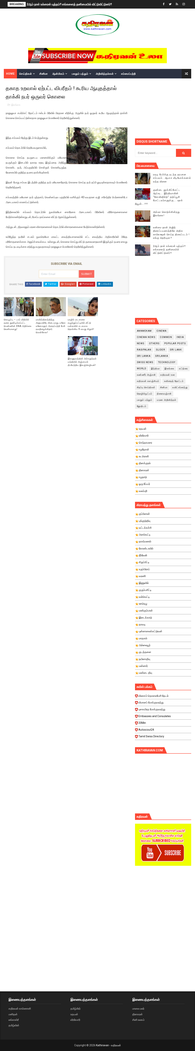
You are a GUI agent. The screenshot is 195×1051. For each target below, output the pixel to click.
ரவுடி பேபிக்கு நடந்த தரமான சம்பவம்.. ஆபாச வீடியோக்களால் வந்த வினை (172, 178)
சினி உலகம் (138, 1019)
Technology (167, 362)
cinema (162, 331)
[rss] (177, 4)
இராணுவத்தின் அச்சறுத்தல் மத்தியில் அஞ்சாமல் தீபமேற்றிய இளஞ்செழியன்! (82, 361)
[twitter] (170, 4)
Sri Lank (176, 349)
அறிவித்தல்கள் (105, 73)
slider (160, 349)
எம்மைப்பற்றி (128, 73)
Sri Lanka (144, 356)
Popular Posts (175, 343)
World (141, 368)
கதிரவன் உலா (167, 374)
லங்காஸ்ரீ (14, 1019)
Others (154, 343)
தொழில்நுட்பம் (144, 393)
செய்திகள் (25, 73)
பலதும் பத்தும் (80, 73)
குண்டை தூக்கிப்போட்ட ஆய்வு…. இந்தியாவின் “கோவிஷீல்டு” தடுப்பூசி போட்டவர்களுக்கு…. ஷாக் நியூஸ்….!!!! (159, 196)
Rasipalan (144, 349)
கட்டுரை (183, 368)
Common (166, 337)
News (140, 343)
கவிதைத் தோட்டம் (174, 381)
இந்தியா (155, 368)
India (180, 337)
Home (10, 73)
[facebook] (163, 4)
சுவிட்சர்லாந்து (180, 387)
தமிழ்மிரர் (75, 1008)
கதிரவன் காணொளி (20, 1008)
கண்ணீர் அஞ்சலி (146, 374)
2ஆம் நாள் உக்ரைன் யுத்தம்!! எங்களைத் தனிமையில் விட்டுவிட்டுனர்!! (69, 4)
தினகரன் (137, 1014)
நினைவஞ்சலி (164, 393)
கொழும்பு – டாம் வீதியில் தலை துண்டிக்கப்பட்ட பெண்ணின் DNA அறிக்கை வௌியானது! (18, 324)
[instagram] (183, 4)
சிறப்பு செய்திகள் (146, 387)
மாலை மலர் (138, 1008)
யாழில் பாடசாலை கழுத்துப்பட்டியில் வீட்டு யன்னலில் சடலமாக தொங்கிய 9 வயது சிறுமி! (81, 324)
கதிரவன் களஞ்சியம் (148, 381)
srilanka (161, 356)
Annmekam (144, 331)
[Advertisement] (165, 108)
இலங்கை (16, 104)
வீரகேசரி (75, 1019)
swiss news (145, 362)
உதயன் (74, 1014)
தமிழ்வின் (14, 1025)
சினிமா (43, 73)
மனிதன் (13, 1014)
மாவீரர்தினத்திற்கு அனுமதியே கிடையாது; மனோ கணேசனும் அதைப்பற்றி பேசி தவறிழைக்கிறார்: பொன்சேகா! (51, 326)
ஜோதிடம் (141, 406)
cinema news (146, 337)
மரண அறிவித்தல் (166, 400)
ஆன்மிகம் (58, 73)
